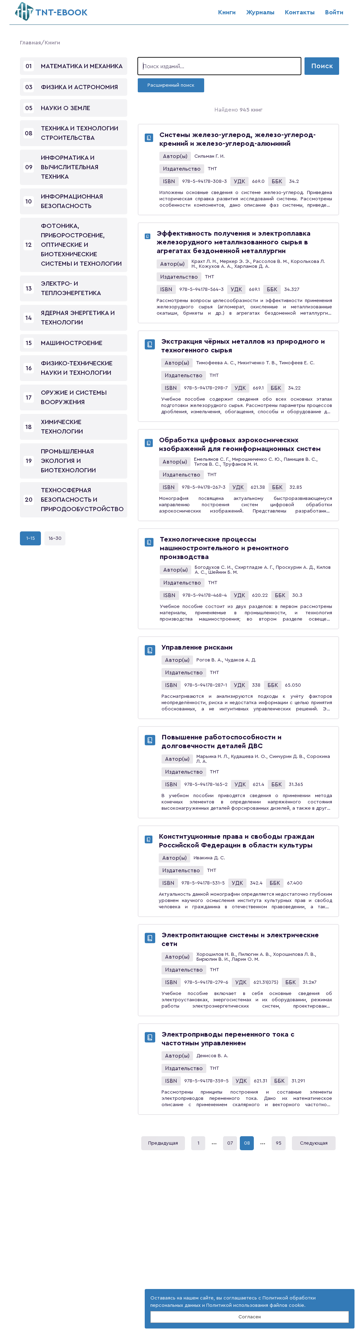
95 (278, 1143)
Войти (334, 12)
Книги (227, 12)
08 (247, 1143)
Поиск (322, 66)
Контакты (300, 12)
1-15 (30, 538)
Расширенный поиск (171, 85)
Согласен (249, 1317)
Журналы (260, 12)
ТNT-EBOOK (61, 12)
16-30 (55, 538)
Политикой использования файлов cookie (255, 1305)
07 (230, 1143)
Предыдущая (163, 1143)
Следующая (314, 1143)
